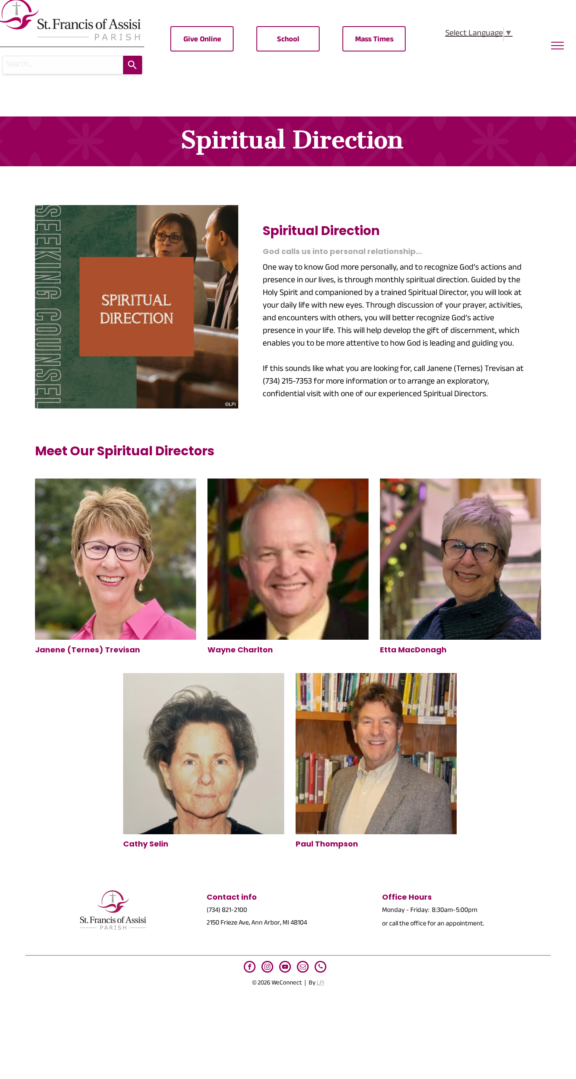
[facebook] (250, 968)
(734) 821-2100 (227, 911)
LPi (320, 983)
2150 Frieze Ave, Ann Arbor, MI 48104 (257, 923)
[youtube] (285, 968)
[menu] (557, 46)
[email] (303, 968)
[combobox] (62, 65)
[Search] (132, 65)
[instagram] (267, 968)
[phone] (320, 968)
